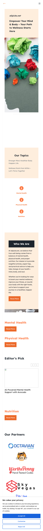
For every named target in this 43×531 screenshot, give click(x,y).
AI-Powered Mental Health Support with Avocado (17, 391)
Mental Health (21, 193)
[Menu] (39, 3)
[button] (36, 365)
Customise (21, 521)
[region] (21, 514)
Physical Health (21, 205)
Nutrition (21, 216)
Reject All (21, 527)
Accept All (21, 516)
